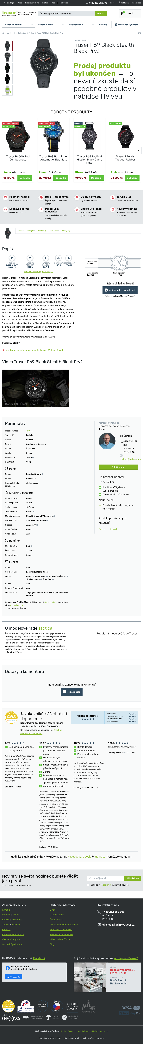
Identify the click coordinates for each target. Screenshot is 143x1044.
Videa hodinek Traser (60, 939)
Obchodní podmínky (12, 944)
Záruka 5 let (124, 196)
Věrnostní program (11, 939)
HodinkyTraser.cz (84, 1031)
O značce (54, 230)
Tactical (31, 33)
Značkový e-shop (91, 208)
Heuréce (100, 856)
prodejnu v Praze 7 (126, 958)
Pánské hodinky (20, 33)
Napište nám (49, 602)
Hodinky (9, 33)
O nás (52, 910)
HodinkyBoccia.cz (100, 1031)
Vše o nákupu (8, 3)
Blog (53, 3)
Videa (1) (30, 230)
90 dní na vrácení (91, 196)
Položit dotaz (118, 467)
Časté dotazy (56, 919)
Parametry (42, 230)
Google (87, 856)
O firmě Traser (57, 914)
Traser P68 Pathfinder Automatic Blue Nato (53, 158)
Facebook (39, 958)
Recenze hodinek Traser (61, 934)
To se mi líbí (15, 977)
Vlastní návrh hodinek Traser (64, 924)
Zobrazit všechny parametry (38, 271)
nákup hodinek (16, 605)
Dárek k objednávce (57, 196)
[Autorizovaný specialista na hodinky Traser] (9, 13)
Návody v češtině (127, 208)
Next (138, 150)
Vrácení (5, 919)
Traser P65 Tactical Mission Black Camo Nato (89, 159)
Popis (21, 230)
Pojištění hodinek (19, 196)
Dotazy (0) (66, 230)
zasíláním (107, 885)
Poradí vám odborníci (52, 210)
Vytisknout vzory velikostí (122, 290)
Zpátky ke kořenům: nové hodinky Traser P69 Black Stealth (35, 350)
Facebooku (74, 856)
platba (16, 914)
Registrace (136, 3)
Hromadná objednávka (61, 929)
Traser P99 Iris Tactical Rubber (125, 158)
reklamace (17, 919)
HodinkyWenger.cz (68, 1031)
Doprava (6, 914)
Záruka (5, 924)
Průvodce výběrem (128, 24)
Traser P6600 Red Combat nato (18, 158)
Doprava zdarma (19, 208)
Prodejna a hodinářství (13, 934)
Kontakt (45, 3)
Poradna (6, 929)
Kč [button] (111, 3)
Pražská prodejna (32, 3)
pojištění (15, 924)
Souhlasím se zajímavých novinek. (110, 885)
